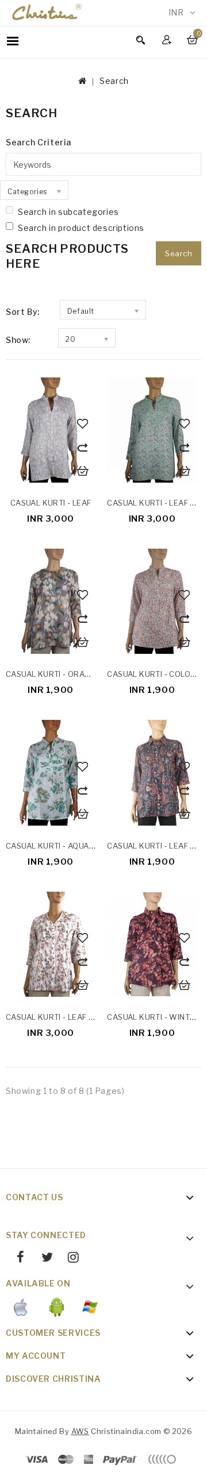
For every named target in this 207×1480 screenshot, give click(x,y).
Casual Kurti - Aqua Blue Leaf (68, 845)
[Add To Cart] (83, 471)
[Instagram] (69, 1258)
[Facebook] (16, 1258)
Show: (18, 340)
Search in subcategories (68, 212)
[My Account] (168, 39)
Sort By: (23, 312)
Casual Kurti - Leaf (50, 502)
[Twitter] (42, 1258)
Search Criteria (38, 142)
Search (114, 81)
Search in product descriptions (81, 228)
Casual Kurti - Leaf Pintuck (64, 1017)
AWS (80, 1431)
